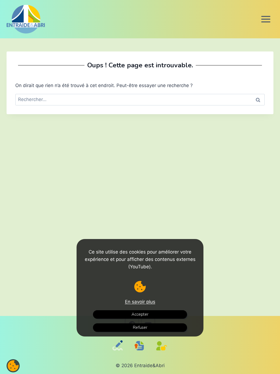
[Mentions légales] (140, 351)
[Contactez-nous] (118, 353)
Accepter (140, 314)
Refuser (140, 327)
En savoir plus (140, 301)
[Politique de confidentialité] (163, 353)
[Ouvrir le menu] (265, 19)
